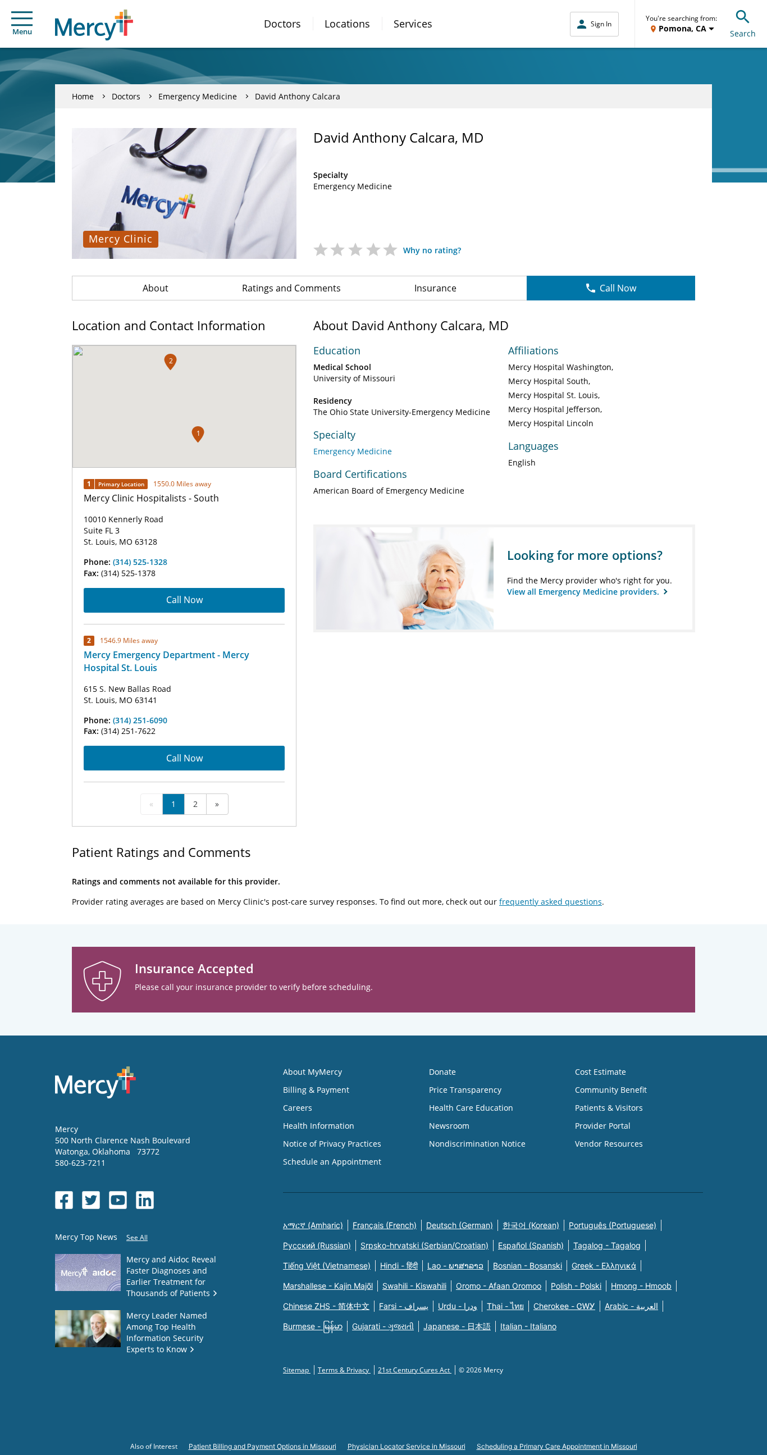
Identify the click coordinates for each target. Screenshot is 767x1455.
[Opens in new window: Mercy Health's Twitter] (91, 1200)
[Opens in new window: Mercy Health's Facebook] (64, 1200)
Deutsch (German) (459, 1225)
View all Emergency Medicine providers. (584, 591)
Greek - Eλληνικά (604, 1265)
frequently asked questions (550, 901)
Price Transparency (465, 1089)
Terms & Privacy (344, 1370)
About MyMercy (312, 1071)
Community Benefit (611, 1089)
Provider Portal (603, 1125)
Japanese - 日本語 (457, 1326)
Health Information (318, 1125)
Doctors (282, 23)
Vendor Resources (609, 1143)
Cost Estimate (600, 1071)
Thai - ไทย (505, 1306)
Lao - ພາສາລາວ (455, 1265)
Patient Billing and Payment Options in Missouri (262, 1446)
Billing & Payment (316, 1089)
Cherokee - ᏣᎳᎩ (564, 1306)
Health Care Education (471, 1107)
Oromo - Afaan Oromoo (498, 1285)
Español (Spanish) (531, 1245)
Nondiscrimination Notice (477, 1143)
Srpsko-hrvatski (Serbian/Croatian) (424, 1245)
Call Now (618, 288)
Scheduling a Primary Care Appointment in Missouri (557, 1446)
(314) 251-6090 (140, 720)
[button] (170, 362)
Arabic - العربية (631, 1306)
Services (413, 23)
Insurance (435, 288)
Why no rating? (432, 250)
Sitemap (297, 1370)
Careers (297, 1107)
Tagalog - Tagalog (607, 1245)
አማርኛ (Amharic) (313, 1225)
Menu (22, 31)
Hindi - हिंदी (399, 1265)
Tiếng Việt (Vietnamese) (327, 1265)
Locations (347, 23)
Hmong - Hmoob (641, 1285)
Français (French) (385, 1225)
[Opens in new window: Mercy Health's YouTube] (118, 1200)
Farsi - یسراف (403, 1306)
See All (137, 1237)
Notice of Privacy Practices (332, 1143)
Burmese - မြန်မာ (313, 1326)
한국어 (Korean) (531, 1225)
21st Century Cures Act (414, 1370)
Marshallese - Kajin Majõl (328, 1285)
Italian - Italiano (528, 1326)
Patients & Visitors (609, 1107)
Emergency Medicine (197, 96)
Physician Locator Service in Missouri (406, 1446)
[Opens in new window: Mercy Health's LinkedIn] (145, 1200)
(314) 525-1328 (140, 562)
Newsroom (449, 1125)
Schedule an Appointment (332, 1161)
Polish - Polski (576, 1285)
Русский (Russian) (317, 1245)
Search (743, 33)
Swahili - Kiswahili (414, 1285)
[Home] (94, 25)
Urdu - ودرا (457, 1306)
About (155, 288)
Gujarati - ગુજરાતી (383, 1326)
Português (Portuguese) (612, 1225)
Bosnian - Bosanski (527, 1265)
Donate (442, 1071)
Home (83, 96)
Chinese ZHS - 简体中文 (326, 1306)
